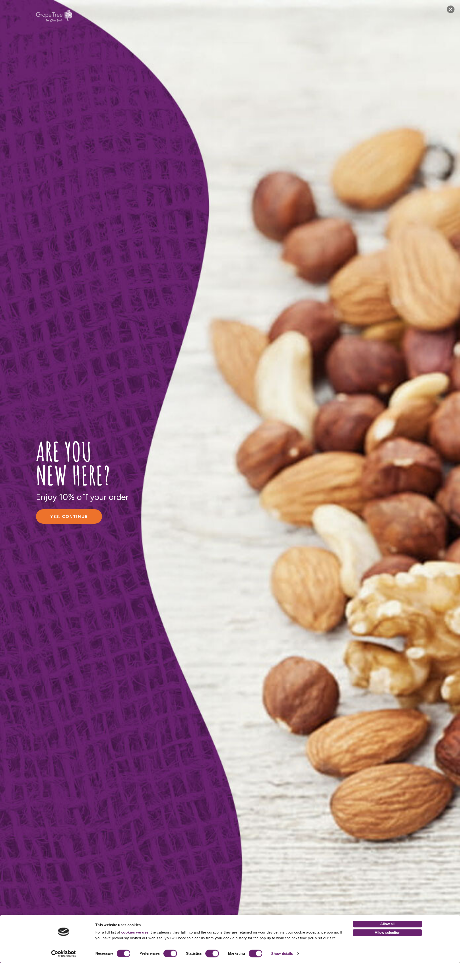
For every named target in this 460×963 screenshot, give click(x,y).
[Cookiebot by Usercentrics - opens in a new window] (64, 953)
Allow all (387, 924)
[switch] (170, 953)
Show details (282, 954)
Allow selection (387, 932)
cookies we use (135, 932)
